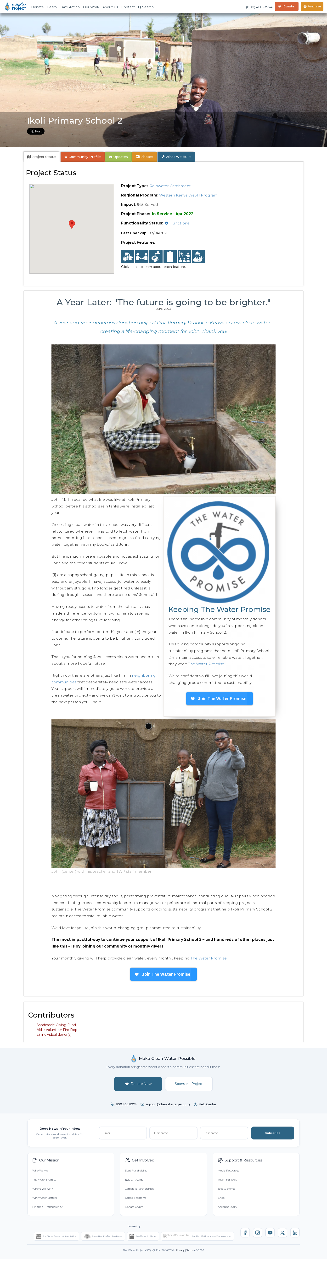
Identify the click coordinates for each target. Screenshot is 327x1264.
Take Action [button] (70, 7)
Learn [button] (52, 7)
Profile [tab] (84, 157)
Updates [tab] (120, 157)
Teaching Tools (227, 1179)
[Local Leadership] (127, 257)
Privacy (180, 1250)
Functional (180, 223)
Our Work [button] (91, 7)
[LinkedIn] (295, 1232)
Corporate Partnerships (139, 1188)
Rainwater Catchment (170, 186)
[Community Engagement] (141, 257)
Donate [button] (37, 7)
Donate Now (141, 1084)
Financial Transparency (47, 1207)
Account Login (227, 1207)
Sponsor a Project (189, 1084)
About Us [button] (110, 7)
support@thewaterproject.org (168, 1104)
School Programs (135, 1197)
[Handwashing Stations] (156, 257)
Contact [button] (128, 7)
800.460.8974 (126, 1104)
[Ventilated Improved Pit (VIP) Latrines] (170, 257)
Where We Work (42, 1188)
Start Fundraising (136, 1170)
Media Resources (228, 1170)
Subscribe (272, 1133)
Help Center (207, 1104)
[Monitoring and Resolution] (198, 257)
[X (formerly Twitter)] (282, 1232)
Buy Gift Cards (134, 1179)
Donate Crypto (134, 1207)
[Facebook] (245, 1232)
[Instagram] (257, 1232)
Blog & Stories (226, 1188)
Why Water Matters (44, 1197)
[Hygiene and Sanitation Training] (184, 257)
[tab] (41, 157)
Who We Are (40, 1170)
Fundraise (314, 6)
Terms (189, 1250)
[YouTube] (270, 1232)
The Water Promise (206, 664)
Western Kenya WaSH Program (188, 195)
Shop (221, 1197)
